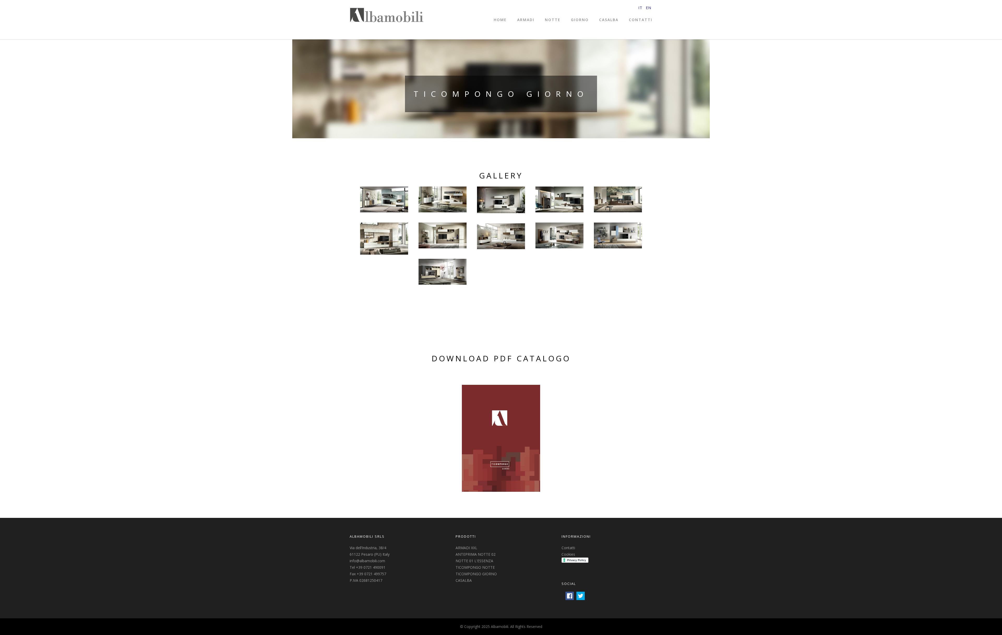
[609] (618, 235)
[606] (384, 239)
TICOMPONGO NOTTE (475, 567)
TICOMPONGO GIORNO (476, 573)
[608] (559, 235)
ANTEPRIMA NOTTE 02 (476, 554)
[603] (501, 200)
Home (500, 19)
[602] (443, 199)
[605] (618, 199)
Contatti (640, 19)
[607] (443, 235)
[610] (501, 236)
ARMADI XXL (466, 547)
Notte (552, 19)
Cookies (568, 554)
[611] (443, 272)
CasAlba (608, 19)
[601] (384, 199)
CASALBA (464, 580)
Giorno (580, 19)
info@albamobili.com (367, 560)
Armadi (525, 19)
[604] (559, 199)
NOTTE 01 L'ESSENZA (474, 560)
